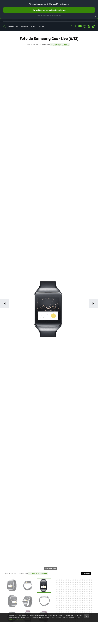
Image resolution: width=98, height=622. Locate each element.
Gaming (24, 26)
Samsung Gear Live (60, 45)
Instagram (84, 26)
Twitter (75, 26)
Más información (16, 619)
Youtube (80, 26)
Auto (41, 26)
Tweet (87, 573)
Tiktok (93, 26)
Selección (13, 26)
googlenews (88, 26)
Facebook (71, 26)
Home (33, 26)
